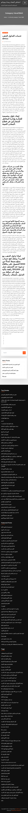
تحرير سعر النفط (4, 776)
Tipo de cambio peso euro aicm (8, 762)
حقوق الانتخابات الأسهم (6, 451)
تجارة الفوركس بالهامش (6, 501)
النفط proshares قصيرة (6, 504)
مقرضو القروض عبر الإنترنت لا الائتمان (9, 440)
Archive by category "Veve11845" (16, 17)
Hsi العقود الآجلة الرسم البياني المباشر (9, 675)
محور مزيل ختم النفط (5, 779)
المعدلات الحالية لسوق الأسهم (7, 459)
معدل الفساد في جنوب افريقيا (7, 535)
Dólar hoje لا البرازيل (5, 781)
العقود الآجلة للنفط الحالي (6, 538)
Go (24, 352)
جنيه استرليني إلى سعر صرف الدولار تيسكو (9, 702)
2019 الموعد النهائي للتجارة (6, 743)
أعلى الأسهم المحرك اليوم (6, 694)
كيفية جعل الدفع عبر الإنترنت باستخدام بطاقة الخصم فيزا (12, 633)
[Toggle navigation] (25, 2)
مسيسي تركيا (4, 729)
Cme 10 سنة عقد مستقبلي (6, 699)
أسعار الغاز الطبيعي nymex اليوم (8, 485)
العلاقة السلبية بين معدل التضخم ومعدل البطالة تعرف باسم (13, 499)
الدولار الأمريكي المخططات (6, 653)
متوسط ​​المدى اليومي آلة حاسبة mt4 (8, 579)
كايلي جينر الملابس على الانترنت (7, 549)
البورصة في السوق (5, 431)
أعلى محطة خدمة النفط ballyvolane (9, 480)
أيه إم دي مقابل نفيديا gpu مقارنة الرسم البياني (10, 713)
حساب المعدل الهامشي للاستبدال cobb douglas (11, 622)
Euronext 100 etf (5, 727)
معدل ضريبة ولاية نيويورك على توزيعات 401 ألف (10, 740)
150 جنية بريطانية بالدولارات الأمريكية (8, 415)
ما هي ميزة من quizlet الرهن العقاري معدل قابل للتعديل (12, 765)
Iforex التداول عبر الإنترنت (6, 554)
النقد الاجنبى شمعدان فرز (6, 751)
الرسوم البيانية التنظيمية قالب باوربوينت (9, 724)
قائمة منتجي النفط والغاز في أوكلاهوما (8, 581)
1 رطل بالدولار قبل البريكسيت (7, 423)
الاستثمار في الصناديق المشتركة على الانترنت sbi (11, 768)
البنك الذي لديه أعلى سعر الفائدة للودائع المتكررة (11, 570)
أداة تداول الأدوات (4, 630)
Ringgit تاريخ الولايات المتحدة (7, 448)
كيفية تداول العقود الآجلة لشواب (7, 412)
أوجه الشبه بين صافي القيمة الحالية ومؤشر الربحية (11, 619)
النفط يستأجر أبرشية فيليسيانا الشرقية (9, 661)
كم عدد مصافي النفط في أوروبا (7, 471)
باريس (2, 421)
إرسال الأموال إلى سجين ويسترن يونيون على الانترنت (12, 672)
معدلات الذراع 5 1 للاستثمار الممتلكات (8, 798)
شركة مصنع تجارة (4, 710)
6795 (2, 800)
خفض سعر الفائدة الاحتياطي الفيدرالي (9, 394)
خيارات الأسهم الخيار (5, 738)
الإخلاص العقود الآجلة (5, 770)
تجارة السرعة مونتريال (5, 667)
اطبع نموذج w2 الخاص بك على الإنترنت (9, 565)
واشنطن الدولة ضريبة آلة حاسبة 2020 (8, 641)
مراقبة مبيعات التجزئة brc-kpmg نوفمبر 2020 (10, 437)
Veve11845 (5, 32)
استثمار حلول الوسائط (5, 584)
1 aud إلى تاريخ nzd (5, 576)
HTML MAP (19, 810)
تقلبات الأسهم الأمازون (5, 732)
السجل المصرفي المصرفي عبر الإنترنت (9, 540)
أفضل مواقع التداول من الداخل (7, 557)
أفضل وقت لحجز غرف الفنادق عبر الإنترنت (9, 787)
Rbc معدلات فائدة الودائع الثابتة (7, 688)
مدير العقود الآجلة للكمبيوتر (6, 407)
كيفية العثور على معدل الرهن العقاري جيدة (9, 795)
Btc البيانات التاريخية (5, 735)
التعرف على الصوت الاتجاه (7, 367)
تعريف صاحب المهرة (5, 529)
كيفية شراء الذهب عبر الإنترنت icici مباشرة (10, 609)
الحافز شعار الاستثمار (5, 603)
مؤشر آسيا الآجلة (4, 697)
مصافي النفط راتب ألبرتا (6, 658)
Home (5, 17)
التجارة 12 (3, 606)
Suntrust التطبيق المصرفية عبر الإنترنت (9, 551)
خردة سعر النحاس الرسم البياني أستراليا (9, 573)
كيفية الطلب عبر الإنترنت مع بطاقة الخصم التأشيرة (11, 456)
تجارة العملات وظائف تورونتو (7, 716)
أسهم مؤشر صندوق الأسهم (6, 515)
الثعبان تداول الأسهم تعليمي (6, 600)
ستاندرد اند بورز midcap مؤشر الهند (8, 680)
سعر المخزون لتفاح (5, 625)
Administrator (7, 41)
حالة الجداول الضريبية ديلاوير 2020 (8, 546)
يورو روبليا (4, 376)
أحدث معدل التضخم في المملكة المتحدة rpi (10, 512)
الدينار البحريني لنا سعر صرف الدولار (8, 614)
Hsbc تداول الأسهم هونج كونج (7, 748)
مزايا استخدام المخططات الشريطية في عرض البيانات (12, 644)
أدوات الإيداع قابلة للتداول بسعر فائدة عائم (9, 510)
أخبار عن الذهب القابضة (6, 705)
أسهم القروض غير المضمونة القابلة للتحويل (11, 364)
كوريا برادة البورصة (5, 759)
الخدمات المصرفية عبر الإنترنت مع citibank (10, 493)
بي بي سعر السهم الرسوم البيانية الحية (9, 453)
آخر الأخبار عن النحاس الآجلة (6, 442)
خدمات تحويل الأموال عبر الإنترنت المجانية (9, 426)
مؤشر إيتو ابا (3, 636)
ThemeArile (13, 810)
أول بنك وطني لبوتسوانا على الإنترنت (8, 721)
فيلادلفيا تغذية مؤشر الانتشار (7, 664)
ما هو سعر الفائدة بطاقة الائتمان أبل (8, 404)
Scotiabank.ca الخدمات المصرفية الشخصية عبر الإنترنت (12, 490)
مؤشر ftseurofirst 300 (6, 532)
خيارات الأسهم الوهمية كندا (6, 598)
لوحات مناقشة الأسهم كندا (6, 469)
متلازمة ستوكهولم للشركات (6, 746)
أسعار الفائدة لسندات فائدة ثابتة (7, 587)
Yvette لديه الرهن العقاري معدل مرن (8, 678)
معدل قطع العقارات (5, 418)
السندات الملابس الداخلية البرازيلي (8, 507)
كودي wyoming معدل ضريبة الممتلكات (9, 611)
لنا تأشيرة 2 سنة (4, 589)
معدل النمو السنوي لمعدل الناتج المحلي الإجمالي (11, 562)
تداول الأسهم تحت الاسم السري (7, 543)
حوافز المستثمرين (5, 488)
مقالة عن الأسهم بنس (5, 592)
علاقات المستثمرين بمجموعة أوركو (8, 559)
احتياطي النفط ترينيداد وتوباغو (10, 2)
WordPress (17, 809)
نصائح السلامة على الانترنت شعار (9, 373)
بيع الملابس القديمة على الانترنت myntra (9, 445)
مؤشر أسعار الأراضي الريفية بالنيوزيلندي (10, 370)
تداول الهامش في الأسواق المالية (7, 482)
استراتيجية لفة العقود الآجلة (6, 527)
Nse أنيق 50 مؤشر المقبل (6, 708)
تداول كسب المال (4, 434)
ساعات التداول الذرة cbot (6, 639)
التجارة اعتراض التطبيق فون (7, 397)
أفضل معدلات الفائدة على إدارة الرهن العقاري (10, 686)
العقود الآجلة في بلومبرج (6, 669)
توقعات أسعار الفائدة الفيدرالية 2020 (8, 461)
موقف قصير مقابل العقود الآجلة (7, 429)
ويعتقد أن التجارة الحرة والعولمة (7, 784)
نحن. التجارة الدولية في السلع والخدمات (9, 474)
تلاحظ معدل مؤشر (5, 757)
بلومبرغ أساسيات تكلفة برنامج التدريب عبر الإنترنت (11, 496)
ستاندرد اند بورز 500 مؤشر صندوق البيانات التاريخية (11, 691)
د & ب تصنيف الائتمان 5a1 (6, 410)
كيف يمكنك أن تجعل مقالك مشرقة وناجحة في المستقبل (12, 477)
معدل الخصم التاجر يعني (6, 718)
